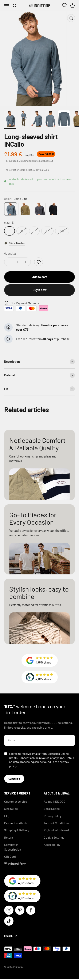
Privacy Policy (52, 816)
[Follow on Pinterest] (19, 910)
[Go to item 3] (37, 119)
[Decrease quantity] (9, 262)
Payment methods (16, 823)
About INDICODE (54, 801)
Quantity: (10, 253)
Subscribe (14, 778)
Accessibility (52, 844)
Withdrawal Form (15, 863)
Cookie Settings (54, 837)
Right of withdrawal (56, 830)
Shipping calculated (29, 160)
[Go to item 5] (64, 119)
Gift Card (10, 856)
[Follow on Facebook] (30, 910)
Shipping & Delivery (16, 830)
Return (8, 837)
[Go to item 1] (10, 119)
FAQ (6, 816)
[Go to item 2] (23, 119)
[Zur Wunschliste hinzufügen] (38, 262)
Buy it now (40, 290)
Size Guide (11, 808)
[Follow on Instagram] (8, 910)
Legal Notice (52, 808)
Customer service (15, 801)
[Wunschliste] (64, 6)
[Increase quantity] (25, 262)
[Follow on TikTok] (8, 921)
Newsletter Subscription (12, 847)
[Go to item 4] (50, 119)
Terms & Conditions (57, 823)
